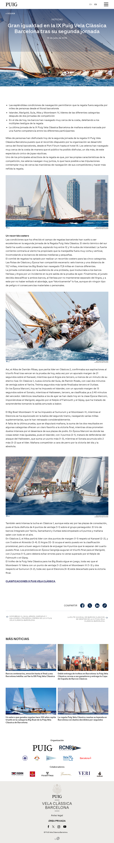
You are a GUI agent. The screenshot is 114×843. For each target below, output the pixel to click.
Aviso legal (57, 815)
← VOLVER (10, 13)
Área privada (57, 821)
